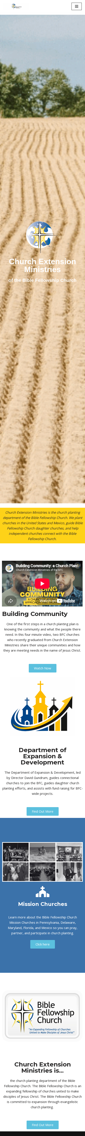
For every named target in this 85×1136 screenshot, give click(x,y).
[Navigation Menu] (76, 6)
